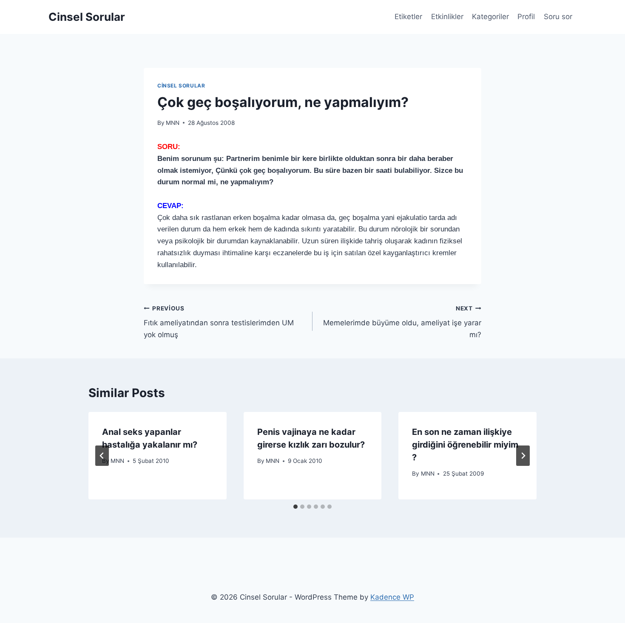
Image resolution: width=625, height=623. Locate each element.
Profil (526, 16)
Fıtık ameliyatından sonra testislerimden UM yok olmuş (219, 322)
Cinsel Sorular (181, 85)
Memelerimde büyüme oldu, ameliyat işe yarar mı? (402, 322)
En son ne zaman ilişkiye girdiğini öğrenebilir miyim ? (465, 444)
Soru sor (558, 16)
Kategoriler (490, 16)
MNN (172, 122)
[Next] (523, 455)
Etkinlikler (447, 16)
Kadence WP (392, 597)
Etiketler (408, 16)
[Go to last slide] (102, 455)
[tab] (295, 507)
